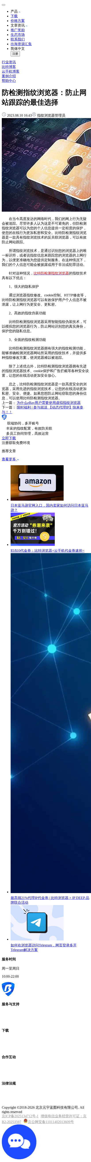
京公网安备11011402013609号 (51, 1122)
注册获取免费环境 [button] (16, 443)
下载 (14, 16)
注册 (15, 53)
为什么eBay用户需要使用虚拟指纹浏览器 (49, 403)
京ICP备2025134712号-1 (20, 1116)
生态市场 (18, 35)
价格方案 (18, 21)
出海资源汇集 (21, 44)
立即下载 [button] (9, 438)
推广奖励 (18, 30)
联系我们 (18, 39)
